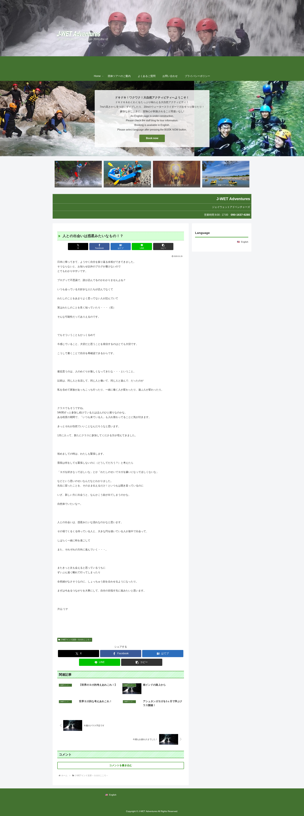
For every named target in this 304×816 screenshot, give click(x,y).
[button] (163, 246)
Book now (152, 138)
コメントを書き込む (120, 765)
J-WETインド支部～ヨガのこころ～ (76, 640)
